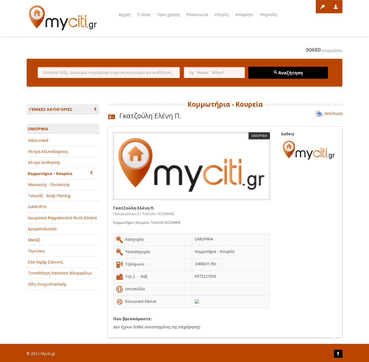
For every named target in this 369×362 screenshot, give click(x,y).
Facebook (338, 353)
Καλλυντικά (38, 140)
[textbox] (109, 72)
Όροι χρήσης (168, 14)
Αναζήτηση (290, 73)
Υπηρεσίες (268, 14)
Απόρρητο (244, 14)
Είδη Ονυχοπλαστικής (47, 284)
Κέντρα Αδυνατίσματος (48, 151)
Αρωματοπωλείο (42, 228)
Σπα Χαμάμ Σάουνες (45, 261)
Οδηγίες (221, 14)
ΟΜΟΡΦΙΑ (38, 128)
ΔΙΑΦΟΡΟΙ (37, 206)
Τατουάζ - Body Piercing (49, 195)
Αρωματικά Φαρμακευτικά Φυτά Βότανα (62, 217)
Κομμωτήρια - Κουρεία (50, 173)
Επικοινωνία (197, 14)
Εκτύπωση (333, 113)
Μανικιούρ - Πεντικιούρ (49, 184)
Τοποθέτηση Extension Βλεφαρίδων (60, 272)
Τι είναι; (144, 14)
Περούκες (36, 250)
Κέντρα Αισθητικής (44, 162)
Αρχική (124, 14)
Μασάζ (34, 239)
